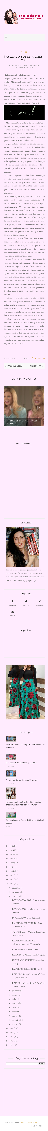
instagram (40, 605)
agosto (14, 995)
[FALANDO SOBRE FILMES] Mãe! (26, 969)
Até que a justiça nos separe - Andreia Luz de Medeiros (25, 746)
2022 (11, 862)
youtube (12, 616)
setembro (16, 990)
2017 (11, 883)
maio (14, 1007)
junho (14, 1003)
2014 (11, 1036)
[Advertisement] (25, 1092)
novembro (16, 892)
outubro (15, 896)
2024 (11, 854)
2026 (11, 846)
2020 (11, 871)
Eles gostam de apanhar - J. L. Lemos (21, 762)
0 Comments (9, 358)
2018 (11, 879)
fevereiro (16, 1020)
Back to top (37, 1126)
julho (14, 999)
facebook (12, 605)
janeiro (15, 1024)
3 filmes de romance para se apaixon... (26, 422)
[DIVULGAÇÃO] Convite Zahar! (25, 917)
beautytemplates (29, 1122)
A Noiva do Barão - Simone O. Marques (22, 780)
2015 (11, 1032)
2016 (11, 1028)
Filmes (24, 52)
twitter (26, 605)
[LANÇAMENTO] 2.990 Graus (24, 949)
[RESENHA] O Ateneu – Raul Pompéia (28, 954)
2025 (11, 850)
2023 (11, 858)
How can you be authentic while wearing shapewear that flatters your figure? (23, 803)
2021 (11, 867)
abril (14, 1011)
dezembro (16, 887)
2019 (11, 875)
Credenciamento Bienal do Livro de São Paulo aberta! (25, 821)
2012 (11, 1045)
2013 (11, 1040)
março (14, 1015)
